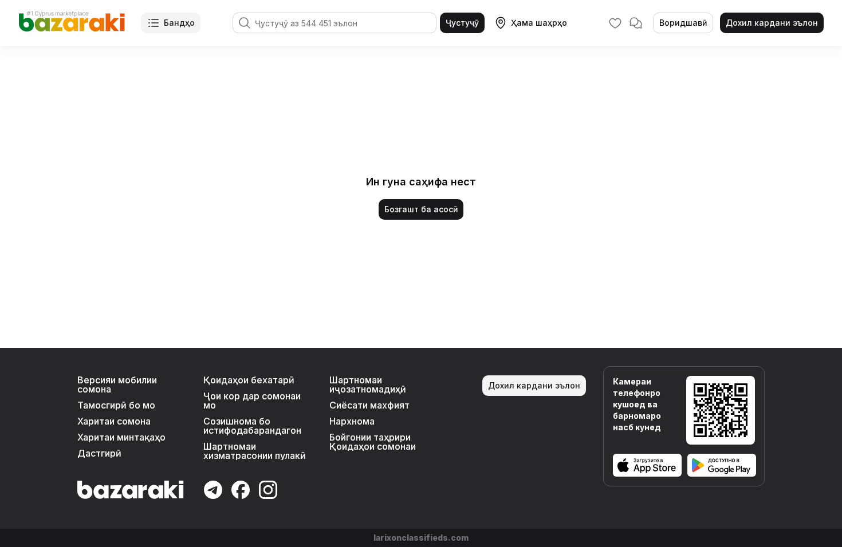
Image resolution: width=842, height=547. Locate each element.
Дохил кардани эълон (772, 22)
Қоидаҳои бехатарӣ (248, 380)
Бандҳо (179, 22)
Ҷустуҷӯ (462, 22)
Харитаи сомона (114, 421)
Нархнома (352, 421)
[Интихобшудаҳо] (615, 23)
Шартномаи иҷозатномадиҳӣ (367, 384)
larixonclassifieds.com (421, 537)
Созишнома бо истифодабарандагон (252, 426)
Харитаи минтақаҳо (121, 437)
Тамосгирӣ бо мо (116, 405)
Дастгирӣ (99, 453)
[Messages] (635, 23)
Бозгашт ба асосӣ (421, 209)
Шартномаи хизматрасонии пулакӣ (254, 451)
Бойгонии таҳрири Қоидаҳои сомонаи (372, 442)
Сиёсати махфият (369, 405)
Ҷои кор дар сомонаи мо (252, 400)
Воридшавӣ (683, 22)
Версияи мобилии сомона (117, 384)
